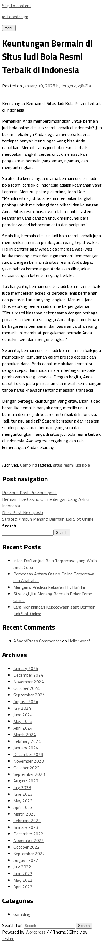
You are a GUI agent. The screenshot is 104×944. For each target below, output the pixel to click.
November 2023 (28, 761)
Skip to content (16, 5)
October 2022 (26, 847)
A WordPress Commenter (37, 641)
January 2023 (25, 827)
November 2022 (28, 840)
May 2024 (22, 721)
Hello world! (79, 641)
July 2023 (22, 787)
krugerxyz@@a (76, 85)
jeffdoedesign (15, 16)
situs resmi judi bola (71, 465)
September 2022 (29, 853)
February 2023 (27, 820)
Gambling (28, 465)
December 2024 (28, 675)
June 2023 (22, 794)
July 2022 (22, 867)
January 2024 (25, 747)
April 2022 (22, 886)
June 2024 (22, 714)
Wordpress (36, 932)
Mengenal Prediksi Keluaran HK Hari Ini (49, 587)
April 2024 (22, 728)
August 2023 (25, 781)
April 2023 (22, 807)
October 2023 (26, 767)
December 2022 (28, 833)
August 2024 (25, 701)
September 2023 (29, 774)
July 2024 (22, 708)
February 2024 (27, 741)
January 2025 (25, 668)
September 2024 (29, 695)
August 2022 (25, 860)
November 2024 (28, 681)
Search (9, 525)
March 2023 (24, 814)
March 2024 (24, 734)
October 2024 (26, 688)
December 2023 (28, 754)
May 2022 (22, 880)
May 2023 (22, 800)
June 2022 (22, 873)
